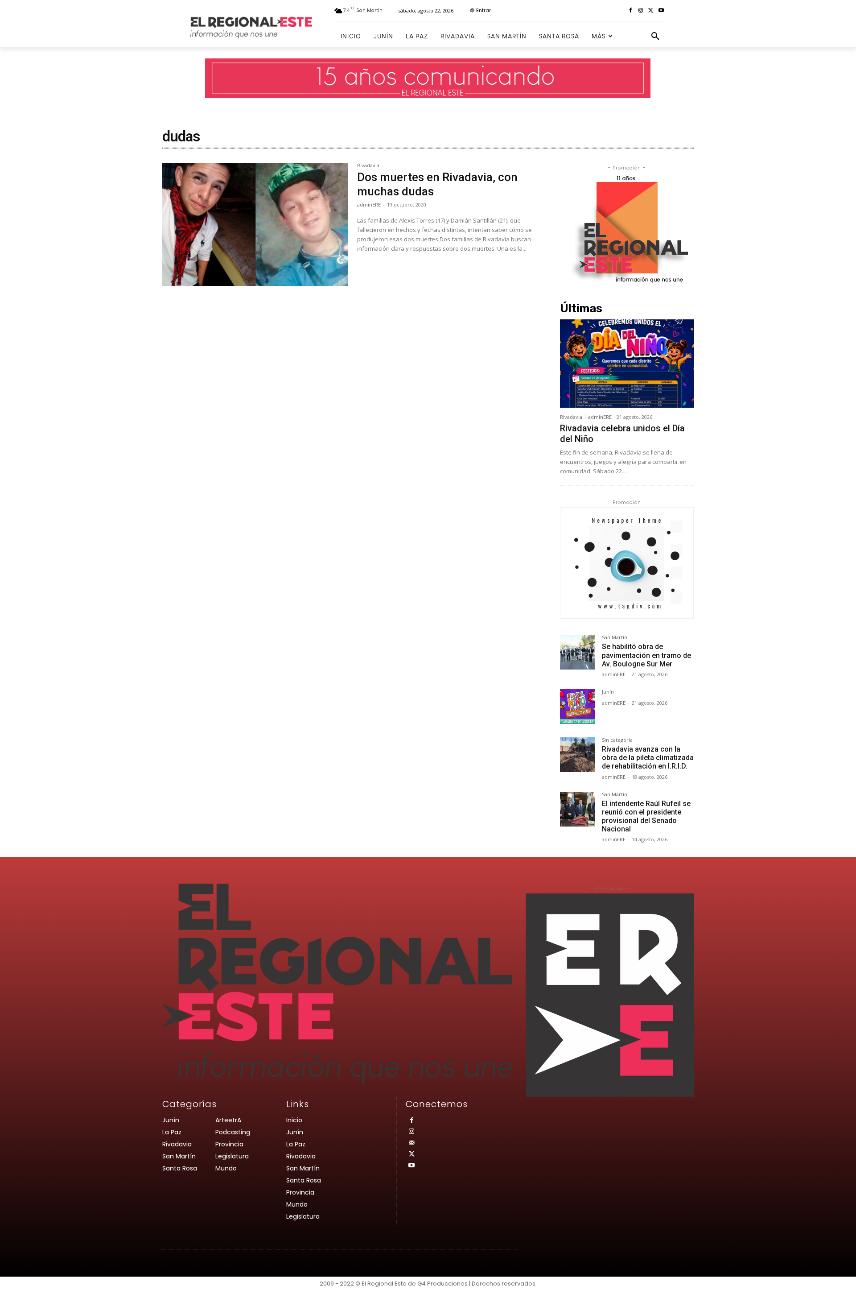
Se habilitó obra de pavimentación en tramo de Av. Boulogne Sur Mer (646, 655)
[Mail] (411, 1143)
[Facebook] (631, 11)
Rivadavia (368, 166)
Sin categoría (617, 740)
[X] (651, 11)
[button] (655, 36)
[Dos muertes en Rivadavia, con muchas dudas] (255, 224)
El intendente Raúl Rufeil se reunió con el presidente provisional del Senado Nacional (646, 816)
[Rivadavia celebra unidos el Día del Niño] (627, 363)
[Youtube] (661, 11)
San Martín (614, 638)
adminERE (369, 204)
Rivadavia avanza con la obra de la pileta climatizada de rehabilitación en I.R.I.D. (648, 757)
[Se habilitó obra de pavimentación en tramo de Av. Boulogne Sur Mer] (577, 652)
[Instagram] (641, 11)
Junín (608, 692)
